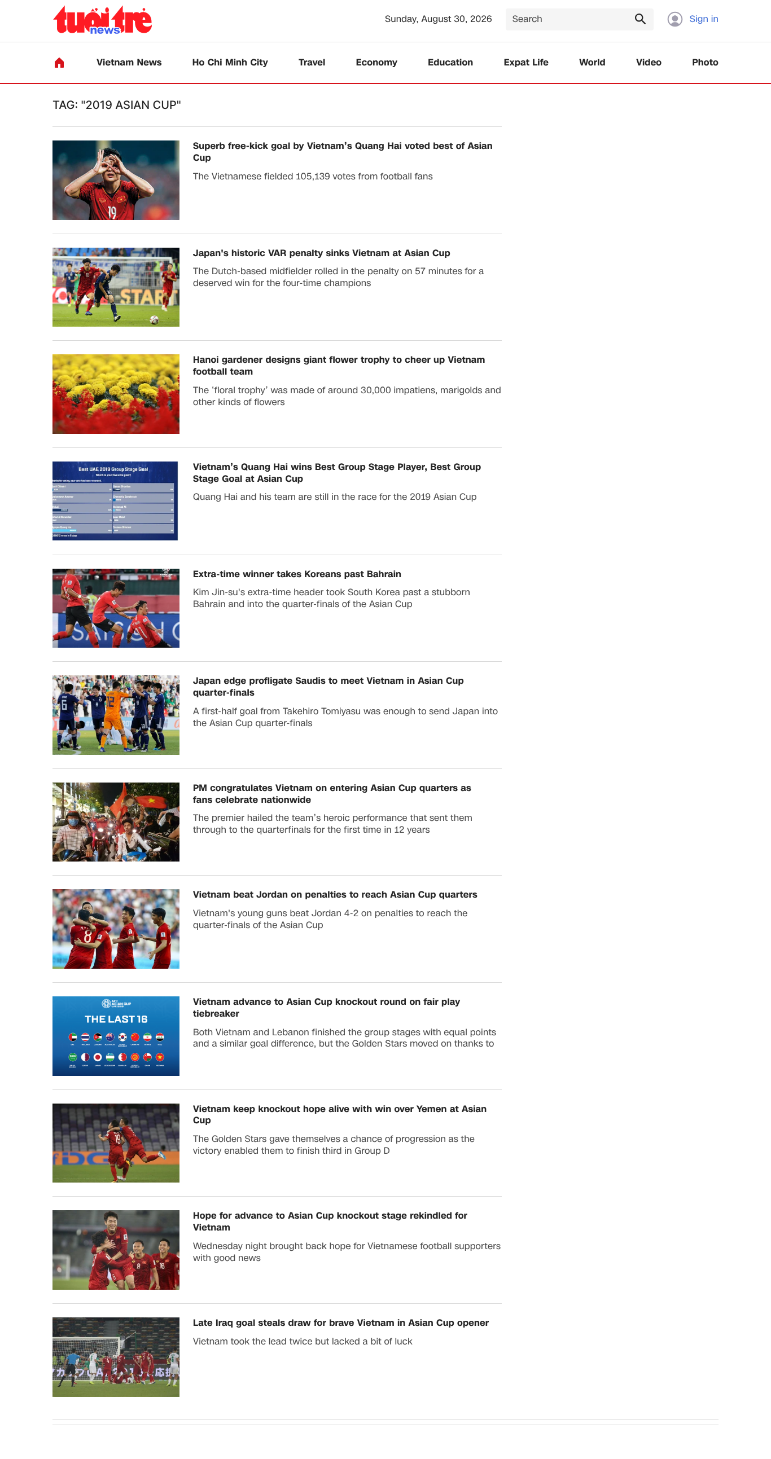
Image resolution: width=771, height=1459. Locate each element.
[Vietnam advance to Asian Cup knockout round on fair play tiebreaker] (115, 1036)
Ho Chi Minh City (230, 63)
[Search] (640, 18)
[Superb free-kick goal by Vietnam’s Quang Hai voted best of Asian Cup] (115, 180)
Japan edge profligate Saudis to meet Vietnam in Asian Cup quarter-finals (328, 687)
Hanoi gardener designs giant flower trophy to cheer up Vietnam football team (339, 366)
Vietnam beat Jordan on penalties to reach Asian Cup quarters (335, 895)
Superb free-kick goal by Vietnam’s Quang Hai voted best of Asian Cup (343, 152)
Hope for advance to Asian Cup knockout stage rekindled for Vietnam (330, 1222)
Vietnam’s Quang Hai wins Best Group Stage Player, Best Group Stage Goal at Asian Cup (337, 473)
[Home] (59, 62)
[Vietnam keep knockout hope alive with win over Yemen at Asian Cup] (115, 1143)
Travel (312, 63)
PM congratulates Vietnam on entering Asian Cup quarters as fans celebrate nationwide (332, 794)
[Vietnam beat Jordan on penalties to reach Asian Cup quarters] (115, 929)
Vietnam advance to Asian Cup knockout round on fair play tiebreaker (326, 1008)
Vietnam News (129, 63)
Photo (706, 63)
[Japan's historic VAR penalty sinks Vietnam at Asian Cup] (115, 287)
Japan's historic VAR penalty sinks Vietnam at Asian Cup (321, 254)
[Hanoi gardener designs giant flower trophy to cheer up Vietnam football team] (115, 394)
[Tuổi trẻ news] (102, 19)
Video (649, 63)
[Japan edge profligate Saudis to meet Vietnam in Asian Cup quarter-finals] (115, 715)
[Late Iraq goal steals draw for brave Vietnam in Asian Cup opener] (115, 1357)
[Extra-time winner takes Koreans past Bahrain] (115, 608)
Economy (376, 63)
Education (450, 63)
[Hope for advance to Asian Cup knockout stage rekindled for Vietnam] (115, 1250)
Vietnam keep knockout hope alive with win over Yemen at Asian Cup (340, 1115)
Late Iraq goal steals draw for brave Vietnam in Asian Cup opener (341, 1323)
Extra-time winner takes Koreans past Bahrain (297, 575)
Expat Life (526, 63)
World (592, 63)
